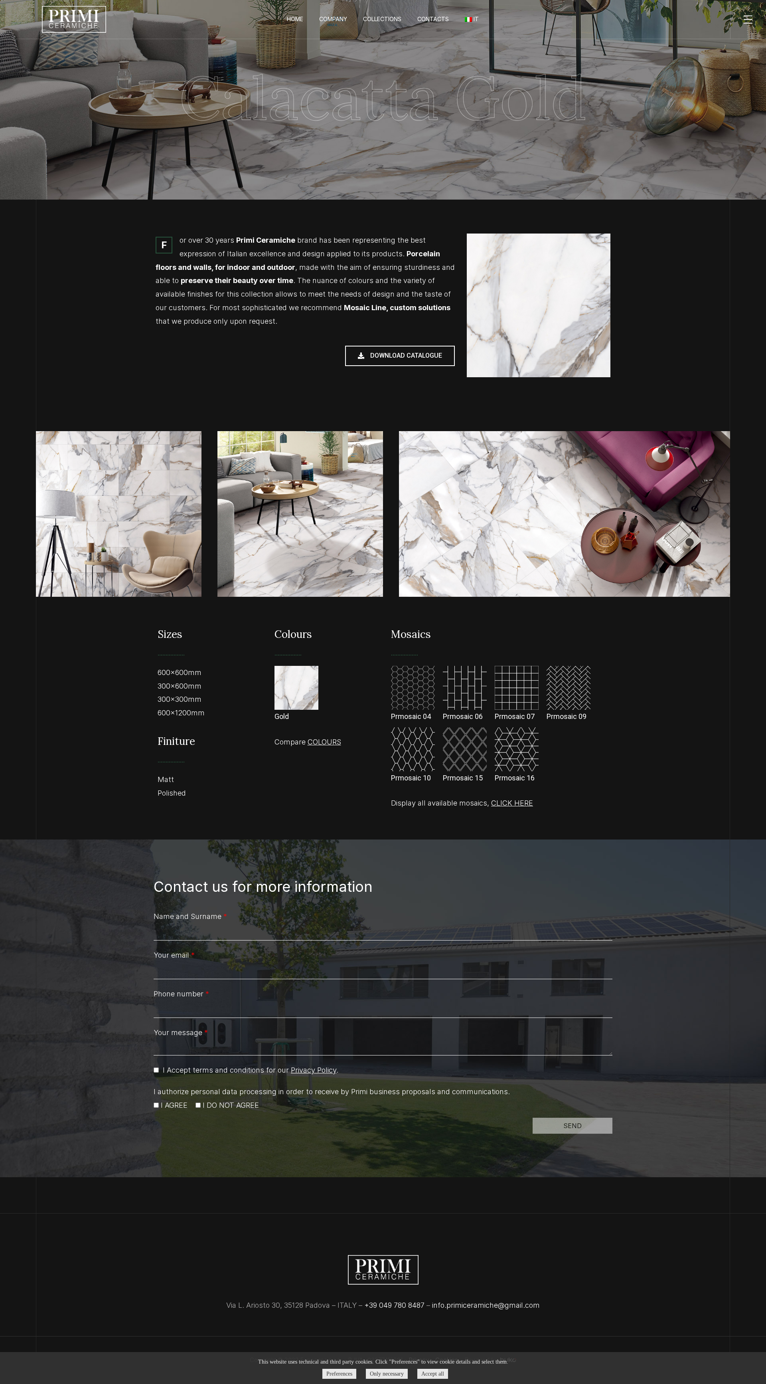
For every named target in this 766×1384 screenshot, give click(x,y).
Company (333, 19)
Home (295, 19)
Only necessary (387, 1374)
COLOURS (324, 742)
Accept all (432, 1374)
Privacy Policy (313, 1070)
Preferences (339, 1374)
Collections (382, 19)
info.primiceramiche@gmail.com (486, 1305)
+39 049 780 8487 (394, 1305)
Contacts (433, 19)
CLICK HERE (512, 803)
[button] (400, 356)
